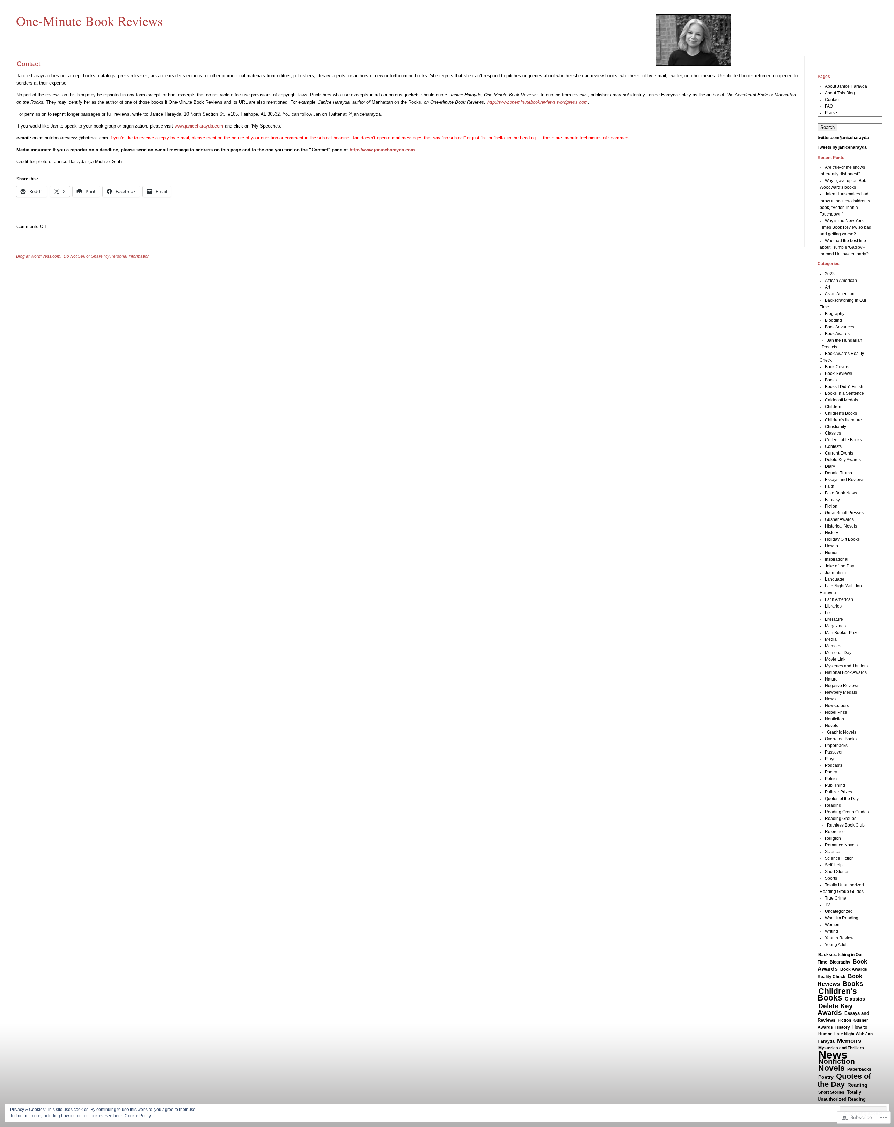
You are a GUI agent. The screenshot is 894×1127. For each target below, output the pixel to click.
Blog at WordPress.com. (38, 256)
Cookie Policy (138, 1115)
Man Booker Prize (842, 633)
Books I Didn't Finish (844, 387)
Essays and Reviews (844, 480)
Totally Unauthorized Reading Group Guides (842, 1099)
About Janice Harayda (846, 86)
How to (831, 546)
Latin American (839, 599)
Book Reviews (838, 373)
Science (832, 852)
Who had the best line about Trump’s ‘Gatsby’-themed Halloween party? (844, 247)
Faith (829, 486)
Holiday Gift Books (842, 539)
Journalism (835, 572)
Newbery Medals (841, 692)
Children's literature (843, 420)
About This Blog (840, 93)
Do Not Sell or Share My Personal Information (107, 256)
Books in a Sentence (844, 393)
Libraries (833, 606)
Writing (831, 931)
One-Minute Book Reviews (89, 21)
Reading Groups (840, 818)
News (830, 699)
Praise (831, 113)
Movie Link (835, 659)
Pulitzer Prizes (838, 792)
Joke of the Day (839, 566)
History (831, 533)
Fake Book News (841, 493)
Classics (833, 433)
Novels (831, 726)
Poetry (831, 772)
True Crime (835, 898)
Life (828, 613)
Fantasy (832, 499)
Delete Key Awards (843, 460)
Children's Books (841, 413)
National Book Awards (846, 672)
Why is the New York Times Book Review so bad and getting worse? (845, 227)
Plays (830, 759)
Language (834, 579)
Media (831, 639)
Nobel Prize (836, 712)
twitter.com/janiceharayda (843, 138)
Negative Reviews (842, 686)
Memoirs (833, 646)
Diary (830, 466)
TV (827, 905)
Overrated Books (841, 739)
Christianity (835, 426)
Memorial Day (838, 652)
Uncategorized (839, 911)
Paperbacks (836, 745)
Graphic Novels (841, 732)
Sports (831, 878)
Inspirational (836, 559)
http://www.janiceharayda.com (382, 149)
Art (827, 287)
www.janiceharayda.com (199, 126)
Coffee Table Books (843, 440)
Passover (834, 752)
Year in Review (839, 938)
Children (833, 407)
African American (841, 280)
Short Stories (837, 872)
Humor (831, 553)
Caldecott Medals (841, 400)
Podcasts (833, 765)
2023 (830, 274)
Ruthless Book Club (846, 825)
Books (831, 380)
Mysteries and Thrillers (846, 666)
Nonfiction (834, 719)
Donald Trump (838, 473)
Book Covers (837, 367)
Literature (834, 619)
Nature (831, 679)
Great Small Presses (844, 513)
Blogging (833, 320)
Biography (834, 314)
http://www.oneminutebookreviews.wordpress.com (537, 102)
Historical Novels (841, 526)
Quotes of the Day (842, 799)
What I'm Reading (841, 918)
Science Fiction (839, 858)
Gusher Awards (839, 519)
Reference (835, 832)
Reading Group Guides (847, 812)
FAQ (829, 106)
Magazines (835, 626)
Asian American (840, 294)
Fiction (831, 506)
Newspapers (837, 706)
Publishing (835, 785)
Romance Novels (841, 845)
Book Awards (837, 334)
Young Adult (836, 945)
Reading (833, 805)
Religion (833, 838)
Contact (832, 99)
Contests (833, 446)
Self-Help (834, 865)
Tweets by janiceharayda (842, 147)
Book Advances (839, 327)
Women (832, 925)
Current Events (839, 453)
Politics (831, 779)
